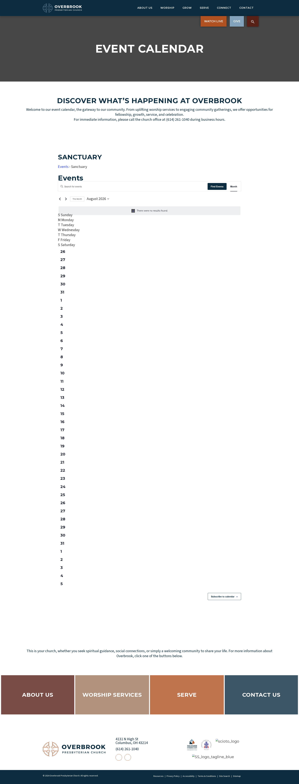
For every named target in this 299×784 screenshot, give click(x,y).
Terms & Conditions (207, 776)
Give (236, 21)
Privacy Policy (173, 776)
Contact (246, 7)
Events (63, 166)
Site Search (224, 776)
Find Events (217, 186)
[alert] (149, 210)
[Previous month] (60, 199)
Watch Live (213, 21)
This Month (77, 198)
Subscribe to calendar (222, 596)
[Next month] (66, 199)
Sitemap (237, 776)
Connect (224, 7)
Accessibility (189, 776)
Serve (204, 7)
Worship (167, 7)
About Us (144, 7)
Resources (158, 776)
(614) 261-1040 (127, 749)
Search (253, 21)
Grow (187, 7)
